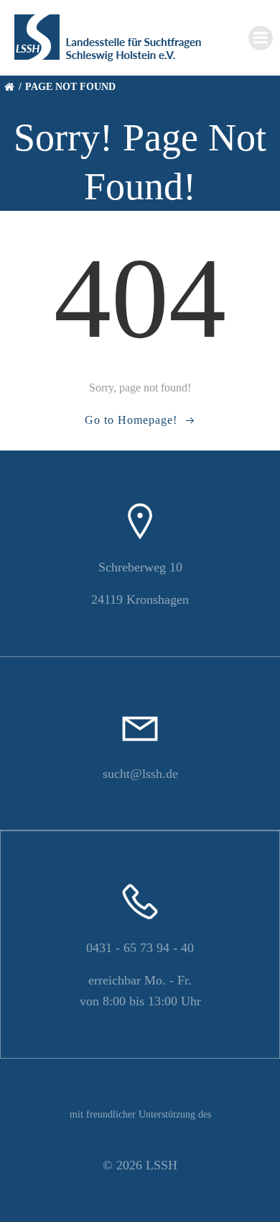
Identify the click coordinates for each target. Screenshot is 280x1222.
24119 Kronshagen (140, 599)
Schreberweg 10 (140, 567)
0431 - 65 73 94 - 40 (140, 948)
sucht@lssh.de (140, 773)
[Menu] (260, 38)
